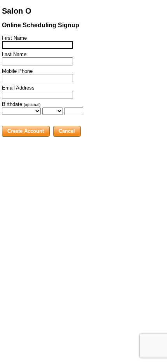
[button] (26, 131)
